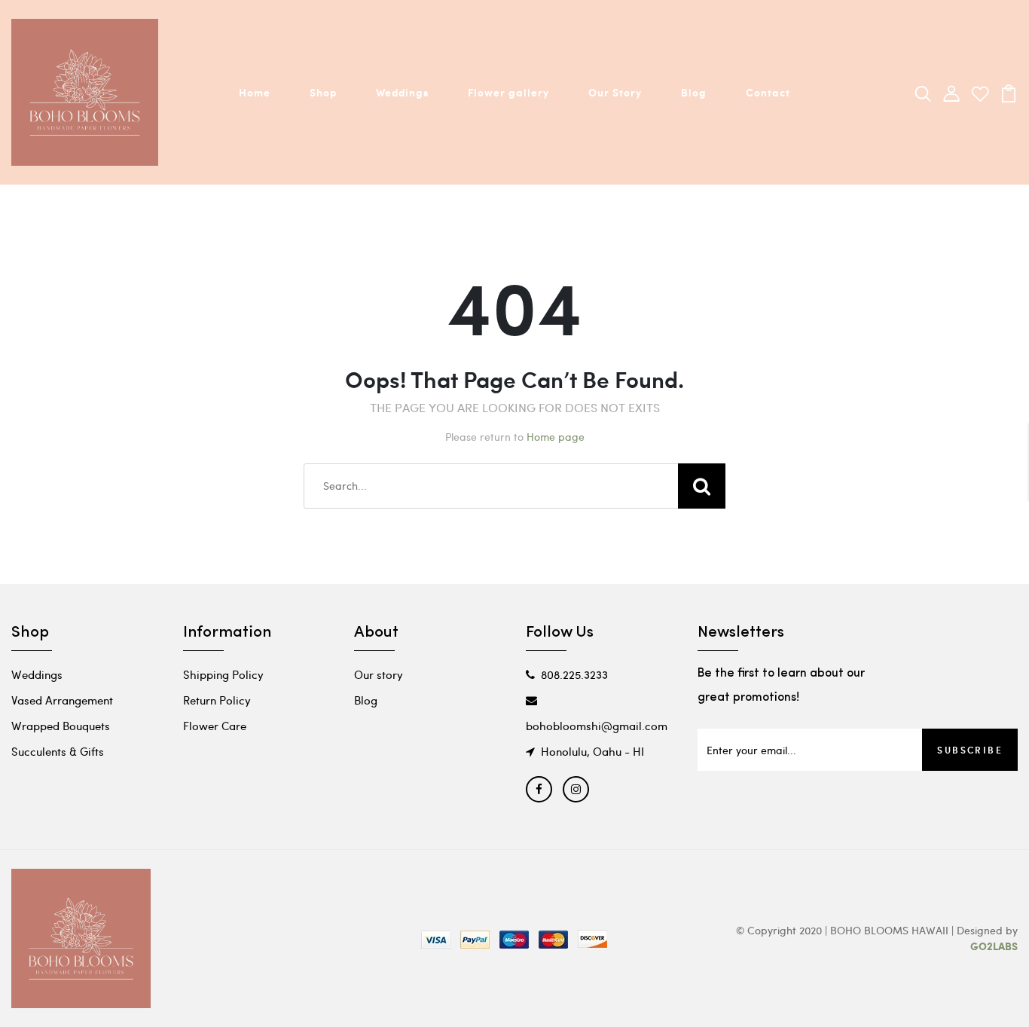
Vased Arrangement (62, 700)
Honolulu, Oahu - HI (592, 751)
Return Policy (217, 700)
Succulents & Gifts (57, 751)
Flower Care (214, 725)
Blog (694, 92)
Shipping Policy (223, 674)
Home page (556, 436)
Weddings (402, 92)
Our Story (615, 92)
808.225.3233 (574, 674)
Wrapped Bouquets (60, 725)
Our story (378, 674)
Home (254, 92)
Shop (323, 92)
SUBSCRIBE (970, 749)
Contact (768, 92)
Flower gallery (508, 92)
